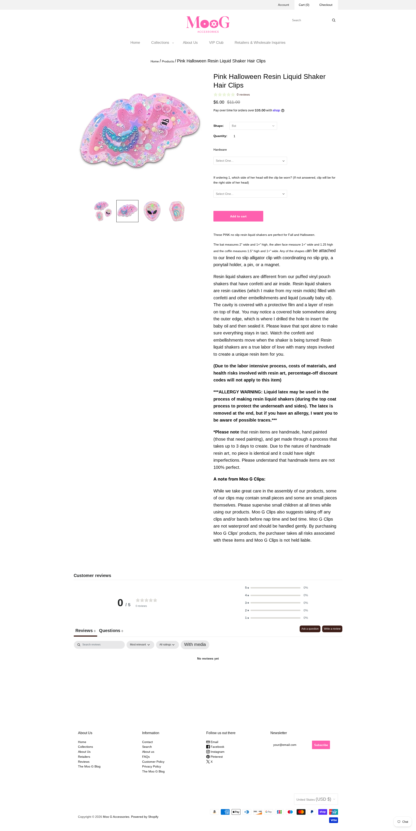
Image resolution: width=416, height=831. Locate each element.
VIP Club (216, 43)
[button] (276, 587)
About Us (190, 43)
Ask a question (310, 628)
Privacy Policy (151, 766)
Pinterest (216, 756)
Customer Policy (153, 761)
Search (147, 746)
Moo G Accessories (116, 816)
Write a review (332, 628)
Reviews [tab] (85, 630)
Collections (160, 43)
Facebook (217, 746)
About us (148, 751)
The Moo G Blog (89, 766)
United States (313, 799)
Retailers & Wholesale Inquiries (260, 43)
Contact (147, 742)
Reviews (83, 761)
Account (283, 5)
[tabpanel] (208, 673)
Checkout (325, 5)
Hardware (220, 149)
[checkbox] (195, 644)
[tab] (111, 631)
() (304, 5)
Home (135, 43)
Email (214, 742)
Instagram (217, 751)
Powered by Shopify (144, 816)
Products (168, 61)
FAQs (146, 756)
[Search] (334, 20)
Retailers (84, 756)
